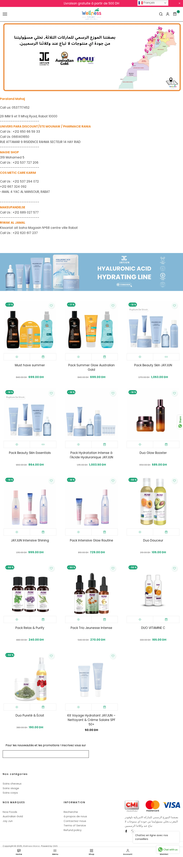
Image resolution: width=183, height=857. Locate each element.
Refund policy (72, 830)
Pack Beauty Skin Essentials (30, 453)
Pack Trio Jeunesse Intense (91, 628)
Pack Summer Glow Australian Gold (91, 367)
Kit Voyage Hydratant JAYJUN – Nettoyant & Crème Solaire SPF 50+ (91, 719)
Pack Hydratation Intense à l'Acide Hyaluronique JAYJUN (91, 455)
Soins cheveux (12, 783)
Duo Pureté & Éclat (30, 715)
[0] (175, 14)
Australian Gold (13, 816)
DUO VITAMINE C (153, 628)
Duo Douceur (153, 540)
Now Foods (10, 812)
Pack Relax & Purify (29, 628)
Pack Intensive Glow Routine (91, 540)
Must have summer (30, 365)
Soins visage (11, 788)
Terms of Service (75, 825)
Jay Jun (8, 821)
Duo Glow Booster (153, 453)
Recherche (71, 812)
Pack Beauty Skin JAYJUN (153, 365)
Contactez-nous (75, 821)
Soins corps (10, 793)
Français (149, 2)
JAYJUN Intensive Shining (30, 540)
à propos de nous (75, 816)
